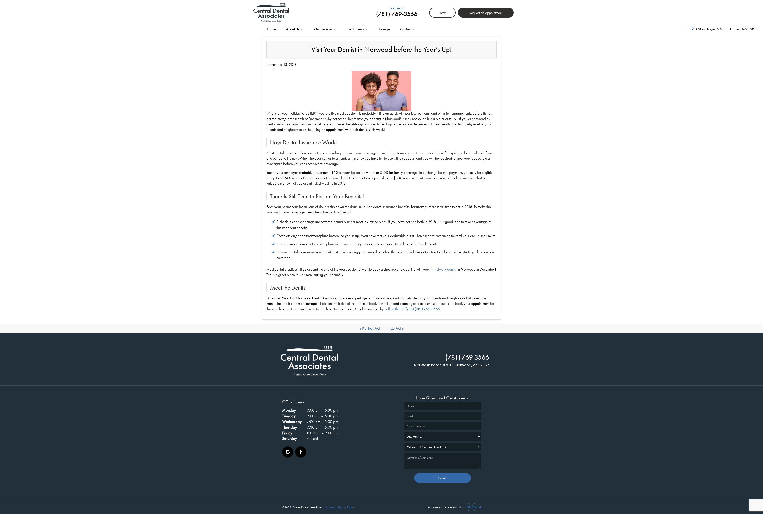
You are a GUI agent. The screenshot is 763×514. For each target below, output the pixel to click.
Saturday (289, 438)
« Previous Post (370, 328)
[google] (287, 452)
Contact (405, 29)
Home (271, 29)
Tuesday (289, 416)
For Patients (355, 29)
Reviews (384, 29)
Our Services (323, 29)
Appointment (485, 12)
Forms (442, 12)
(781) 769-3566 (396, 13)
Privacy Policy (346, 507)
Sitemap (330, 507)
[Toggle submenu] (301, 29)
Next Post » (395, 328)
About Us (292, 29)
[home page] (271, 12)
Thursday (289, 427)
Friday (287, 433)
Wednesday (292, 421)
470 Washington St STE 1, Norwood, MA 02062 (726, 29)
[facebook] (300, 452)
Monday (289, 410)
